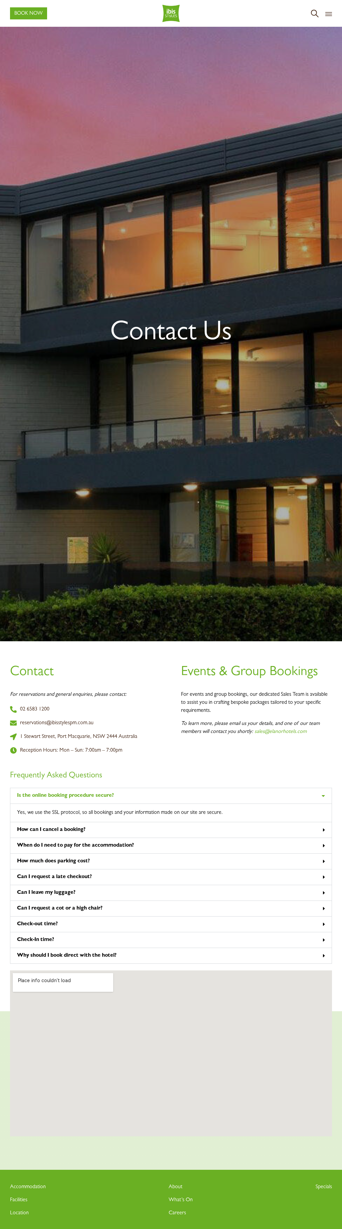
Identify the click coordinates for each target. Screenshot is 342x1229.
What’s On (181, 1200)
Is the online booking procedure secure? (65, 795)
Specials (324, 1187)
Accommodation (28, 1187)
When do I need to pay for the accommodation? (75, 845)
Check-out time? (37, 924)
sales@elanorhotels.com (280, 732)
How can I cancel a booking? (51, 830)
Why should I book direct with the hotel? (67, 955)
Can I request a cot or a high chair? (60, 908)
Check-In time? (35, 940)
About (175, 1187)
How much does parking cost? (53, 861)
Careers (177, 1213)
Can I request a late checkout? (54, 877)
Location (19, 1213)
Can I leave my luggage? (46, 892)
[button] (171, 795)
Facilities (18, 1200)
